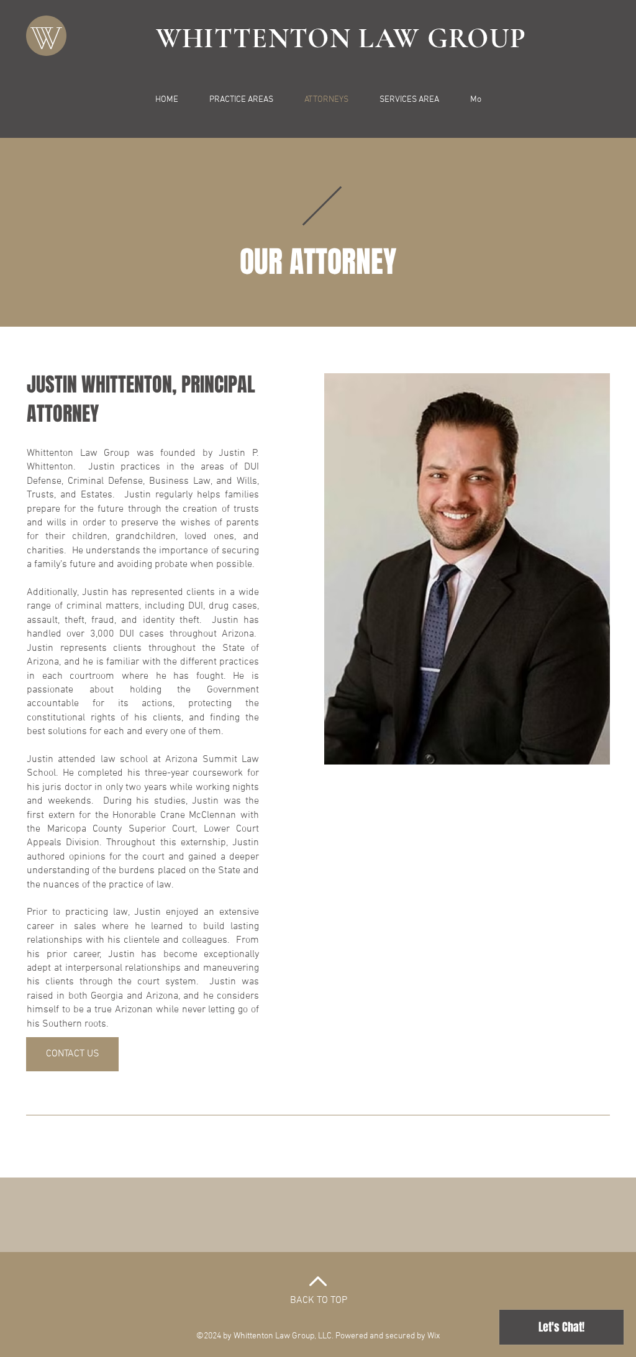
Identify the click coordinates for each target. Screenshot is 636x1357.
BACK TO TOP (318, 1300)
